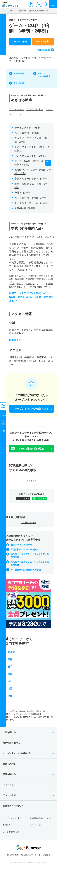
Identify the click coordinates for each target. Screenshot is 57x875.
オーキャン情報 (19, 41)
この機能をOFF (28, 522)
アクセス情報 (19, 83)
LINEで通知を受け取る (31, 448)
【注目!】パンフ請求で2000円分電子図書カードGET (27, 11)
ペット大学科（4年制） (27, 133)
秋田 (10, 681)
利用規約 (6, 825)
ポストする (24, 498)
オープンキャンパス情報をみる (32, 408)
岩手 (10, 666)
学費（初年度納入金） (45, 74)
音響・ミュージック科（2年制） (32, 178)
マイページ (8, 785)
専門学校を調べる (17, 711)
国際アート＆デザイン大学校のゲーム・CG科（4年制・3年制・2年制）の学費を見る (31, 297)
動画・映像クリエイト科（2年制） (30, 186)
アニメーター (16, 109)
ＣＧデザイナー (34, 109)
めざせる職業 (19, 73)
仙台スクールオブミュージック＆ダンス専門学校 (30, 555)
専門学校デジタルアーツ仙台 (24, 549)
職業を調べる (9, 763)
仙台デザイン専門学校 (21, 545)
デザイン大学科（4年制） (28, 127)
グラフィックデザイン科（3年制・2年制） (30, 140)
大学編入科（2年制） (26, 208)
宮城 (10, 674)
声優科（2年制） (23, 192)
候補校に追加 (43, 49)
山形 (10, 688)
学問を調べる (9, 774)
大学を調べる (9, 732)
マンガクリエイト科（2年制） (30, 155)
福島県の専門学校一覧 (36, 711)
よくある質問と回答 (11, 832)
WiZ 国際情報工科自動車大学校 (26, 569)
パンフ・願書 (42, 41)
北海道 (11, 652)
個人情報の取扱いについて (40, 818)
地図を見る (15, 340)
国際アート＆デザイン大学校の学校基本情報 (23, 714)
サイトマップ (34, 825)
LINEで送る (41, 498)
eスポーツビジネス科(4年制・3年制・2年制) (32, 171)
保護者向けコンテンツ (13, 805)
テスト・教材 (9, 795)
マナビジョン (10, 5)
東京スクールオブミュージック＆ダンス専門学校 (30, 563)
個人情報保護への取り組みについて (21, 855)
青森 (10, 659)
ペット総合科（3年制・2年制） (31, 198)
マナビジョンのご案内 (12, 818)
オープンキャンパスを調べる (17, 753)
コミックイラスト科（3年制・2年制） (31, 149)
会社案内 (46, 855)
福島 (10, 695)
